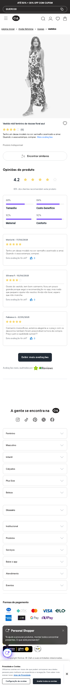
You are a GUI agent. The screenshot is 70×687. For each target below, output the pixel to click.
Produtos (10, 538)
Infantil (9, 457)
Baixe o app (11, 561)
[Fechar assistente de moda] (63, 630)
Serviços (10, 549)
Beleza (9, 492)
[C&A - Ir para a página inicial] (16, 18)
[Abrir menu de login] (50, 18)
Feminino (10, 433)
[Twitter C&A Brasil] (43, 420)
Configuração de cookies (16, 681)
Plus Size (10, 480)
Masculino (11, 445)
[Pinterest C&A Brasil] (35, 420)
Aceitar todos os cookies (47, 681)
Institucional (12, 526)
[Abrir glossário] (39, 510)
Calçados (10, 468)
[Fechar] (67, 674)
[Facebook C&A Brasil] (52, 420)
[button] (43, 18)
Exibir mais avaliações (35, 357)
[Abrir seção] (41, 433)
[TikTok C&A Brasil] (26, 420)
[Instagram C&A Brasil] (18, 420)
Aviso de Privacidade (22, 675)
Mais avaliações (45, 137)
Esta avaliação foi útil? (16, 258)
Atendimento (12, 573)
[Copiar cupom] (62, 9)
